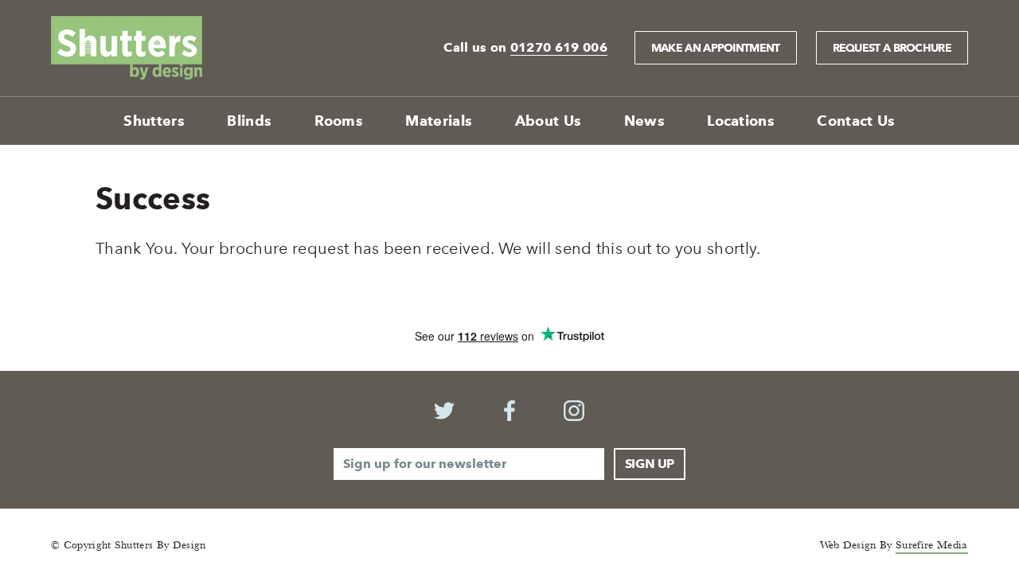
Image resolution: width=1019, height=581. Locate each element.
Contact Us (856, 120)
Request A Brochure (892, 47)
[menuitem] (154, 121)
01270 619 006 (558, 47)
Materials (438, 120)
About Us (548, 120)
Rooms (339, 120)
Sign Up (649, 463)
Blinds (249, 120)
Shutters (154, 120)
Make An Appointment (715, 47)
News (644, 120)
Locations (741, 120)
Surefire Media (931, 544)
